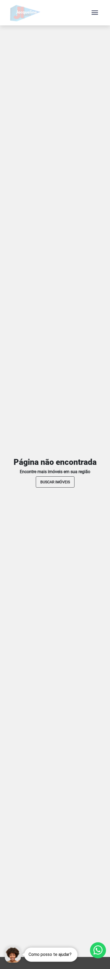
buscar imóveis (55, 482)
